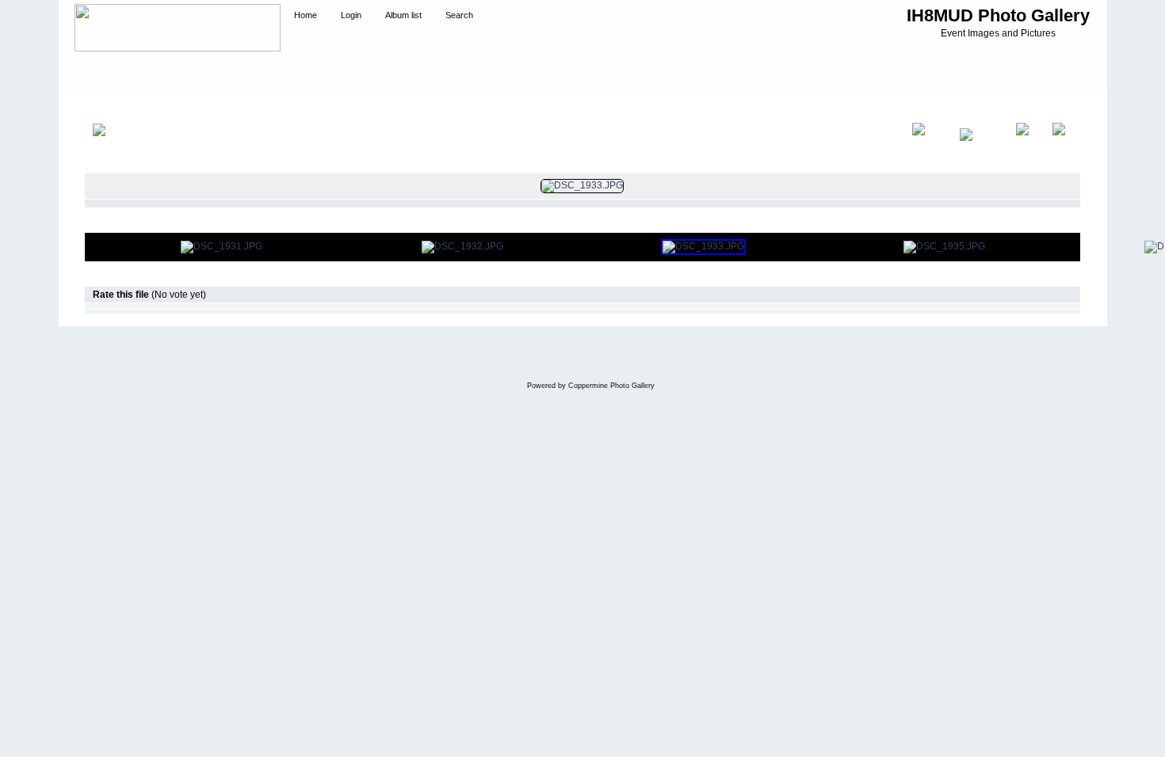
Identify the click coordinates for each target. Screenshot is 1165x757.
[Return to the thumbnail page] (115, 145)
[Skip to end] (1062, 145)
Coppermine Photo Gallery (611, 386)
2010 (148, 106)
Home (114, 106)
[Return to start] (927, 145)
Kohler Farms (198, 106)
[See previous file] (979, 145)
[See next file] (1026, 145)
